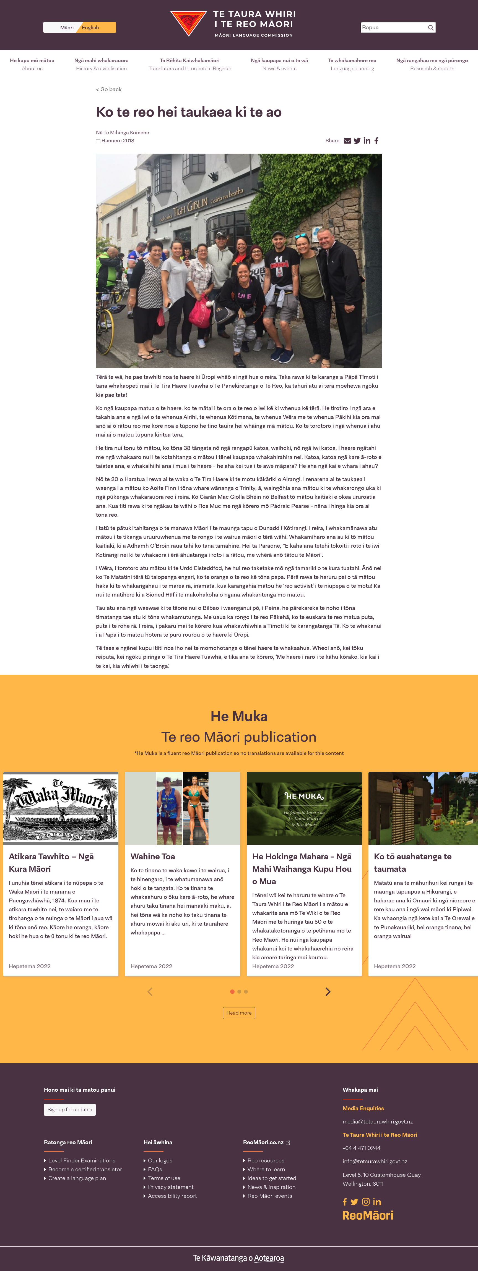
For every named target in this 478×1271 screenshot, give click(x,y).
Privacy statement (171, 1187)
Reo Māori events (270, 1195)
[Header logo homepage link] (229, 23)
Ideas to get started (272, 1178)
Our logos (160, 1160)
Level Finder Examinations (81, 1160)
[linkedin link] (377, 1201)
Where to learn (266, 1169)
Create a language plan (77, 1178)
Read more (241, 1012)
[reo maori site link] (388, 1215)
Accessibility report (172, 1195)
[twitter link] (355, 1201)
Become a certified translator (85, 1169)
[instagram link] (366, 1201)
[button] (32, 64)
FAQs (155, 1169)
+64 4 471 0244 (362, 1148)
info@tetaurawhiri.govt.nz (375, 1161)
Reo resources (266, 1160)
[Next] (327, 991)
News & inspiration (272, 1187)
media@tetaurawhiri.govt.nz (378, 1121)
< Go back (109, 89)
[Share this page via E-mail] (347, 141)
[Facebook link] (345, 1201)
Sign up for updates (70, 1109)
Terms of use (164, 1178)
